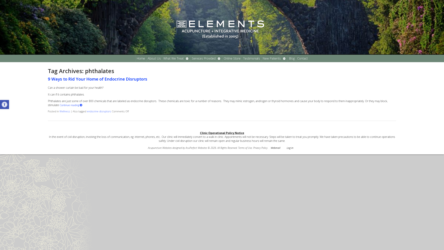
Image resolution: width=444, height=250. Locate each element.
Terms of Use (245, 147)
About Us (154, 58)
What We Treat (173, 58)
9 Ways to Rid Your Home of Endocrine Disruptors (97, 79)
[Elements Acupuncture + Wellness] (222, 27)
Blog (292, 58)
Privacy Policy (260, 147)
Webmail (275, 147)
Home (141, 58)
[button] (4, 104)
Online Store (232, 58)
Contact (302, 58)
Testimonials (251, 58)
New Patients (272, 58)
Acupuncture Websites (160, 147)
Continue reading (70, 105)
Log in (290, 147)
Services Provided (204, 58)
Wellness (64, 111)
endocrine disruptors (99, 111)
